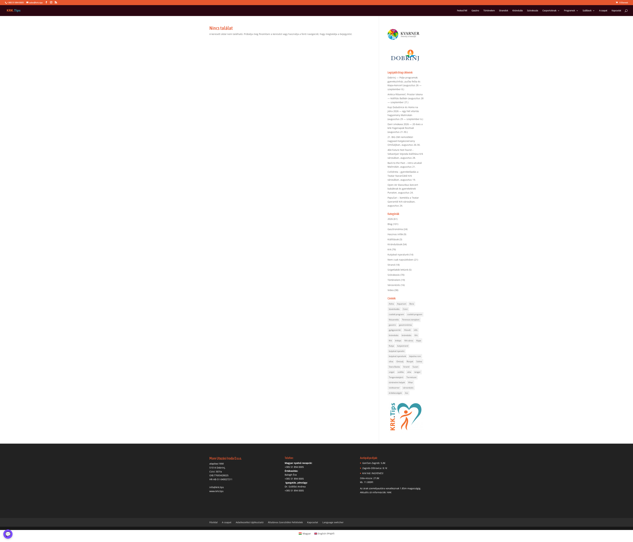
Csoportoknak (549, 10)
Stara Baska (394, 366)
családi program (396, 314)
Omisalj (399, 361)
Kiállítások (393, 239)
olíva (391, 361)
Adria (391, 303)
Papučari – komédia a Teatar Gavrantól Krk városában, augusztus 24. (403, 201)
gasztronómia (405, 324)
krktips (398, 340)
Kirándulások (395, 244)
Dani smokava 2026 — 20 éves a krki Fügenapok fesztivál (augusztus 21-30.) (405, 128)
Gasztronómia (395, 229)
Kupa (418, 340)
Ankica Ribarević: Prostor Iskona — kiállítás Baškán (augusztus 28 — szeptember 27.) (405, 98)
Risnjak (410, 361)
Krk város (409, 340)
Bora (411, 303)
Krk (389, 249)
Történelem (489, 10)
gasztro (392, 324)
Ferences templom (410, 319)
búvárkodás (394, 309)
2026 (390, 218)
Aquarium (401, 303)
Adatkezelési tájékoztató (250, 522)
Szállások (587, 10)
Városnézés (394, 285)
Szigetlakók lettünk (398, 269)
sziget (391, 372)
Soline (419, 361)
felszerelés (394, 319)
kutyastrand (402, 345)
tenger (417, 372)
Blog (390, 224)
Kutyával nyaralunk (398, 254)
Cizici (405, 309)
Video (391, 290)
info (415, 330)
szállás (401, 372)
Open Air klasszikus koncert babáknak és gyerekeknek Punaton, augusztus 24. (403, 188)
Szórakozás (532, 10)
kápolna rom (415, 356)
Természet (411, 377)
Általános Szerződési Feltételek (285, 522)
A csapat (603, 10)
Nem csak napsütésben (400, 259)
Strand (391, 264)
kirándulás (393, 335)
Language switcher (333, 522)
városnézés (408, 387)
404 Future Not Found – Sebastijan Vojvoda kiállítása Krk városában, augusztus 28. (405, 153)
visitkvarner (394, 387)
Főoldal (213, 522)
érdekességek (395, 393)
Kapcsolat (616, 10)
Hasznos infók (395, 234)
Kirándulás (517, 10)
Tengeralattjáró (396, 377)
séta (409, 372)
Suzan (415, 366)
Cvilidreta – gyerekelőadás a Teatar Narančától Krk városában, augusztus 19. (403, 175)
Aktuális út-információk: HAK (376, 492)
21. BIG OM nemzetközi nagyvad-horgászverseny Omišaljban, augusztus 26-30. (404, 140)
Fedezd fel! (462, 10)
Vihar (410, 382)
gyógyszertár (395, 330)
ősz (406, 393)
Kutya (391, 345)
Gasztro (475, 10)
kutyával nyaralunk (397, 356)
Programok (569, 10)
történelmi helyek (397, 382)
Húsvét (407, 330)
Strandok (503, 10)
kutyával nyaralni (396, 351)
